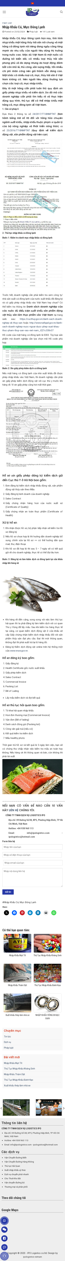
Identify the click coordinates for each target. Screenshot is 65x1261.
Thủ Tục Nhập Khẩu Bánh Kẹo (18, 1080)
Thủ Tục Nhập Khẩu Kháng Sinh (19, 1068)
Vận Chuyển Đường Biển (15, 1157)
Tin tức (7, 1036)
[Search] (61, 12)
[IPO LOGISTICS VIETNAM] (32, 12)
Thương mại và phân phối (16, 1187)
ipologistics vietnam (32, 1257)
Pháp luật (7, 23)
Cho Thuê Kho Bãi (12, 1178)
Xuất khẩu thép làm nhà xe (17, 1085)
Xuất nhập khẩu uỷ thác (15, 1170)
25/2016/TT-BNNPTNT (18, 130)
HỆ (16, 810)
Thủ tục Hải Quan (12, 1166)
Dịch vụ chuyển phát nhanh (16, 1174)
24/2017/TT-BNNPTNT (44, 114)
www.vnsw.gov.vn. (19, 650)
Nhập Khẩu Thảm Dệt (14, 1074)
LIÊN (12, 810)
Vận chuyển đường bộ (14, 1182)
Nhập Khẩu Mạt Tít (13, 1063)
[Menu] (4, 12)
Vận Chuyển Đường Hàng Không (19, 1162)
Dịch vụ (7, 1042)
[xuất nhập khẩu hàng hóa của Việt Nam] (49, 1107)
